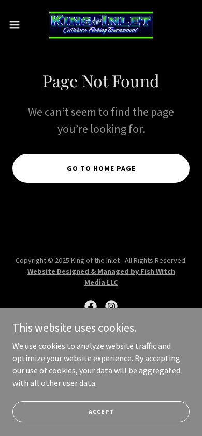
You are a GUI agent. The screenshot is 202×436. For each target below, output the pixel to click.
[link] (101, 24)
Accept (101, 411)
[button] (18, 24)
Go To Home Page (101, 168)
